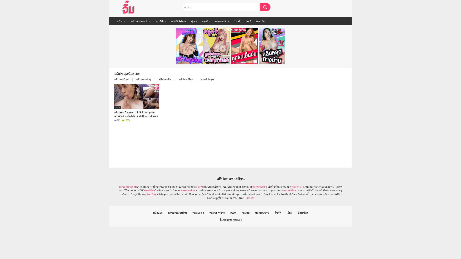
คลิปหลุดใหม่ (121, 79)
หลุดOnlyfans (178, 21)
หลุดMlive (160, 21)
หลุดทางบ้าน (222, 21)
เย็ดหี (248, 21)
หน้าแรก (121, 21)
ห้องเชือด (261, 21)
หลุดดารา (297, 186)
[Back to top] (449, 248)
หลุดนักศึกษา (290, 190)
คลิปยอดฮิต (165, 79)
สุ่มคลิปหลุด (207, 79)
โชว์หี (237, 21)
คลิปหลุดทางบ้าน (140, 21)
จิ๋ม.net (250, 198)
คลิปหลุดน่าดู (143, 79)
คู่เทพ (194, 21)
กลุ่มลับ (206, 21)
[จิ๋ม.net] (128, 7)
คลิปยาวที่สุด (186, 79)
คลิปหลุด (124, 186)
